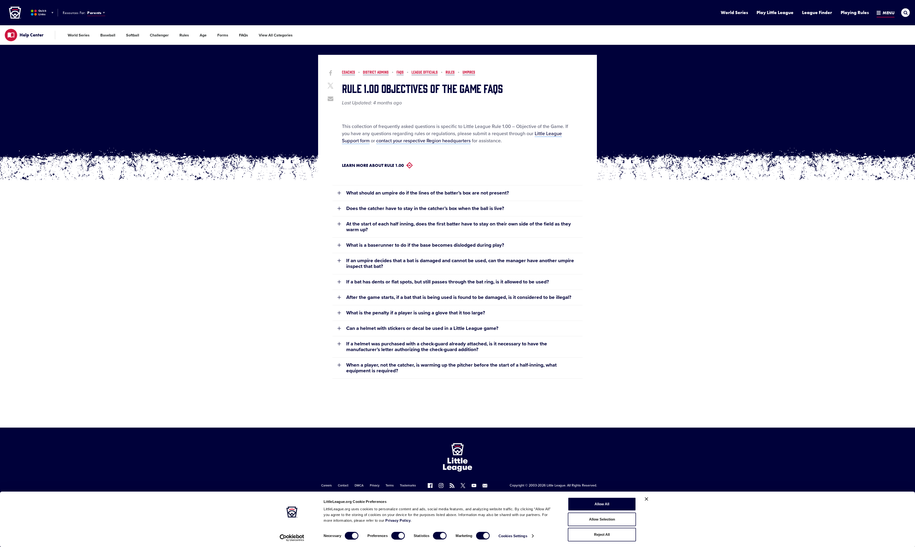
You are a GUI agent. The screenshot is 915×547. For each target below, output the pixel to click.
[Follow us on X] (463, 485)
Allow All (602, 504)
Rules (184, 35)
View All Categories (276, 35)
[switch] (398, 535)
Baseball (107, 35)
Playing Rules (855, 12)
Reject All (602, 534)
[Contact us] (485, 485)
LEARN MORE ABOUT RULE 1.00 (373, 165)
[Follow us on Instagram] (441, 485)
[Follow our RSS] (452, 485)
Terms (390, 485)
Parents (94, 12)
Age (203, 35)
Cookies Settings (512, 536)
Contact (343, 485)
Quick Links (42, 12)
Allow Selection (602, 519)
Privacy (374, 485)
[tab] (457, 193)
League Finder (817, 12)
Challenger (159, 35)
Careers (326, 485)
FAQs (243, 35)
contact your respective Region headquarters (423, 141)
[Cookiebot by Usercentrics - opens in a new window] (292, 537)
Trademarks (408, 485)
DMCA (359, 485)
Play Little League (775, 12)
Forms (222, 35)
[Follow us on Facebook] (430, 485)
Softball (132, 35)
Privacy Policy (398, 520)
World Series (734, 12)
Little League (556, 485)
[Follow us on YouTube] (474, 485)
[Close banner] (646, 499)
